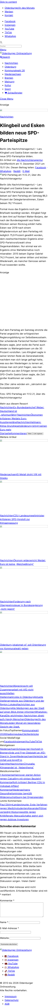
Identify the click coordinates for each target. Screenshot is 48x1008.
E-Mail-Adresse (9, 928)
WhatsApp (10, 36)
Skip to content (8, 1)
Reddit (17, 171)
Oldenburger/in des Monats (20, 7)
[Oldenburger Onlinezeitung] (16, 950)
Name (4, 922)
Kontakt (9, 15)
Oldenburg (10, 66)
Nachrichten (11, 63)
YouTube (9, 28)
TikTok (8, 32)
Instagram (10, 25)
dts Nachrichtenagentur (30, 160)
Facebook (10, 21)
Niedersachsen (13, 74)
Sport (8, 89)
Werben (9, 11)
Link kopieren (37, 434)
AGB (7, 1003)
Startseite (5, 433)
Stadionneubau (14, 734)
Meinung (9, 81)
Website (4, 938)
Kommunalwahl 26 (15, 70)
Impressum (11, 996)
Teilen (30, 434)
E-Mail (26, 171)
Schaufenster (14, 92)
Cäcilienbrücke (30, 734)
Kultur (8, 85)
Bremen (9, 77)
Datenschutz (12, 1000)
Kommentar (7, 900)
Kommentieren (19, 433)
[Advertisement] (24, 301)
